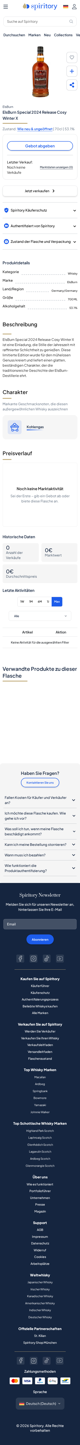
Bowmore (40, 1098)
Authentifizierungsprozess (40, 999)
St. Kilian (40, 1336)
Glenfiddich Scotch (40, 1144)
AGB (40, 1230)
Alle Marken (40, 1013)
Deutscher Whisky (40, 1317)
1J (48, 601)
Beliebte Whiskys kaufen (40, 1006)
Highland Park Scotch (40, 1130)
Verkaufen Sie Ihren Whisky (40, 1038)
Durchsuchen (14, 35)
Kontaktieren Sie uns (40, 782)
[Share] (71, 85)
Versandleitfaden (40, 1052)
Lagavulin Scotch (40, 1151)
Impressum (40, 1236)
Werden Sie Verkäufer (40, 1031)
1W (22, 601)
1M (31, 601)
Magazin (40, 1211)
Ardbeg (40, 1084)
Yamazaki (40, 1105)
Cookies (40, 1257)
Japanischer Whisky (40, 1282)
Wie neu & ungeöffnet (34, 129)
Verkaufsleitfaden (40, 1045)
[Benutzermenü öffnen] (74, 6)
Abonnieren (40, 939)
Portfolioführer (40, 1191)
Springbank (40, 1091)
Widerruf (40, 1250)
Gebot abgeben (40, 145)
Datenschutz (40, 1243)
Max (57, 601)
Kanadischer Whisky (40, 1296)
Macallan (40, 1077)
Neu (47, 35)
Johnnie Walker (40, 1112)
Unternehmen (40, 1198)
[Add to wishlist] (71, 57)
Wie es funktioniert (40, 1184)
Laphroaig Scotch (40, 1137)
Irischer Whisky (40, 1289)
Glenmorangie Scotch (40, 1165)
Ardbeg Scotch (40, 1158)
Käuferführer (40, 986)
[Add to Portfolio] (71, 71)
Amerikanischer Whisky (40, 1303)
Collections (63, 35)
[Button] (20, 959)
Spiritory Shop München (40, 1342)
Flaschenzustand (40, 1058)
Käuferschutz (40, 993)
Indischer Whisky (40, 1310)
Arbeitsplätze (40, 1263)
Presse (40, 1204)
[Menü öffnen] (5, 6)
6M (40, 601)
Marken (34, 35)
